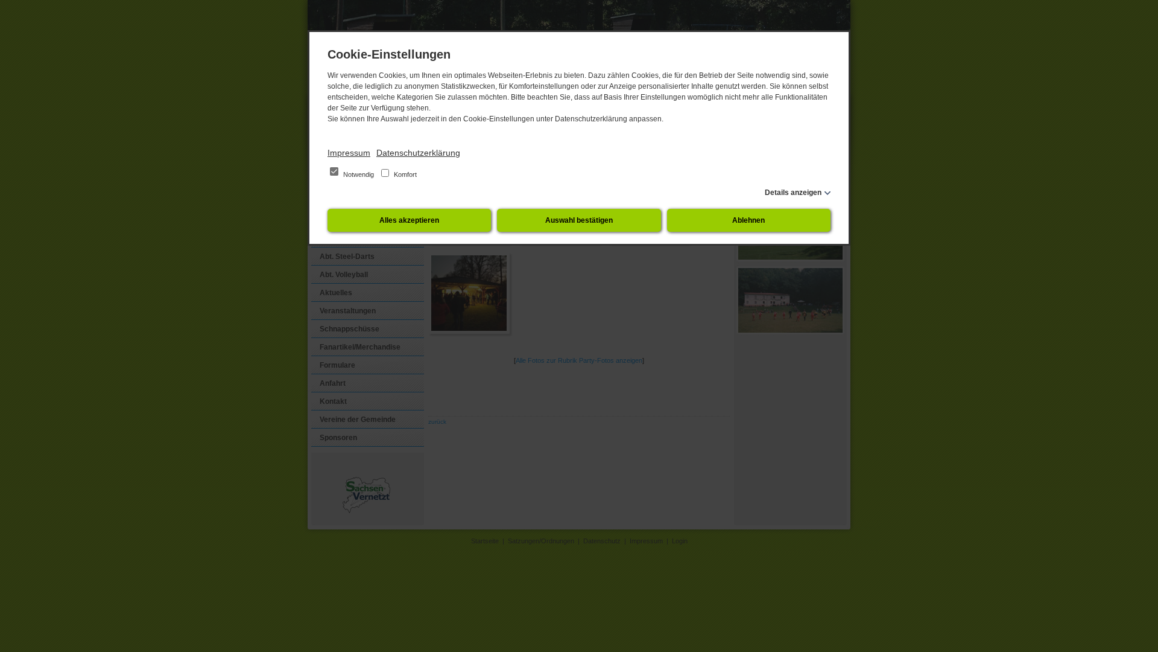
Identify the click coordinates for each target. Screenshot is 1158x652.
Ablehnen (748, 220)
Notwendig (358, 174)
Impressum (348, 153)
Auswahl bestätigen (579, 220)
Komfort (404, 174)
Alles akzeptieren (409, 220)
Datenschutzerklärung (418, 153)
